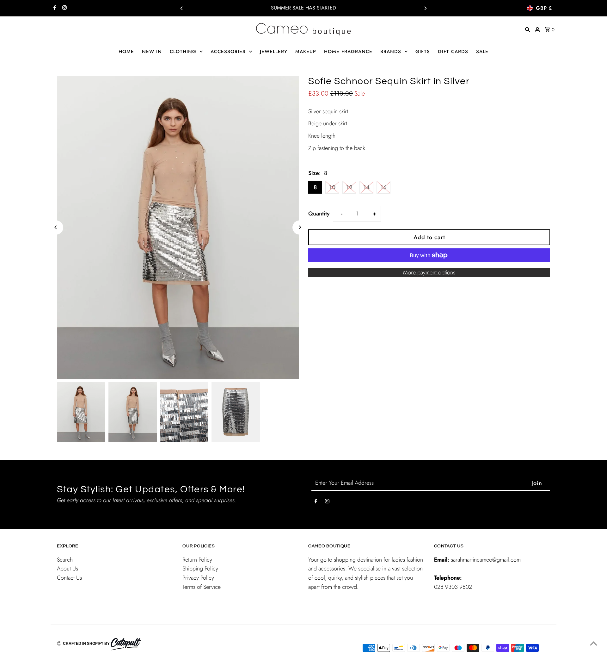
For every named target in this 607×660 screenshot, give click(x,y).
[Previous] (182, 8)
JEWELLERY (273, 51)
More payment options (429, 272)
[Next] (425, 8)
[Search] (528, 29)
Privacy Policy (198, 578)
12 (349, 187)
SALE (482, 51)
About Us (67, 568)
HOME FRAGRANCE (348, 51)
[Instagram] (64, 8)
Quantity (319, 213)
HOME (126, 51)
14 (366, 187)
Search (65, 560)
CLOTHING (183, 51)
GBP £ (544, 8)
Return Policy (197, 560)
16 (383, 187)
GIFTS (422, 51)
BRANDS (390, 51)
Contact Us (69, 578)
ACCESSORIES (228, 51)
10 (332, 187)
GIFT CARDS (453, 51)
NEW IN (152, 51)
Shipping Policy (200, 568)
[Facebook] (54, 8)
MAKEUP (305, 51)
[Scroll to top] (593, 643)
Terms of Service (201, 587)
